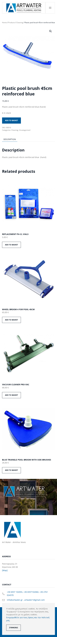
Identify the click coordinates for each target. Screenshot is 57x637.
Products (11, 22)
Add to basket (11, 120)
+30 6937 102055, (15, 592)
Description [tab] (9, 139)
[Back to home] (23, 7)
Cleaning (19, 22)
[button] (50, 7)
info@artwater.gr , (15, 600)
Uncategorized (24, 130)
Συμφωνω (13, 627)
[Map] (5, 570)
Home (4, 22)
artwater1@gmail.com (34, 600)
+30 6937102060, (32, 592)
